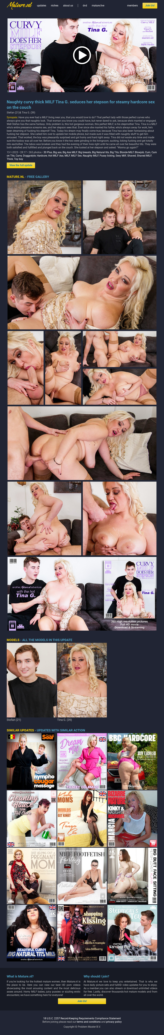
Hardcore (42, 155)
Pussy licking (107, 155)
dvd (85, 5)
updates (41, 5)
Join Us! (150, 5)
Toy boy (18, 159)
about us (68, 5)
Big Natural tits (100, 152)
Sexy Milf (121, 155)
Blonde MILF (127, 152)
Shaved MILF (144, 155)
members (132, 5)
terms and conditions (89, 1021)
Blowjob (139, 152)
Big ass (57, 152)
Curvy (19, 155)
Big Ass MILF (70, 152)
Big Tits (114, 152)
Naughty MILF (90, 155)
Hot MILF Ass (55, 155)
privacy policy (114, 1021)
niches (54, 5)
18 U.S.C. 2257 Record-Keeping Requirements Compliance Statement (82, 1018)
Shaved (131, 155)
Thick (10, 159)
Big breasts (84, 152)
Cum (147, 152)
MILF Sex (76, 155)
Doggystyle (29, 155)
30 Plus (48, 152)
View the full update (20, 165)
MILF (67, 155)
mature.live (98, 5)
